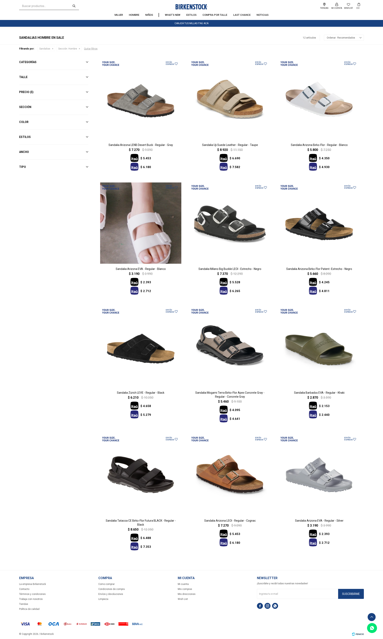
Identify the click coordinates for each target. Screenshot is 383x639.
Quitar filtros (91, 48)
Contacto (24, 589)
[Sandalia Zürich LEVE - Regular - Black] (140, 347)
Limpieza (103, 599)
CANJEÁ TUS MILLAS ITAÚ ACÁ (191, 23)
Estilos (191, 14)
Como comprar (106, 584)
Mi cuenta (183, 584)
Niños (149, 14)
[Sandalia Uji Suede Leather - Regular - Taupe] (229, 99)
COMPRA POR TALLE (214, 14)
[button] (74, 6)
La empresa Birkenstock (32, 584)
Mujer (119, 14)
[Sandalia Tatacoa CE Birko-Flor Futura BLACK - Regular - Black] (140, 474)
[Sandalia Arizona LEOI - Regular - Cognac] (229, 474)
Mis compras (185, 589)
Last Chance (242, 14)
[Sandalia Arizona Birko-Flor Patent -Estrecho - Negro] (319, 223)
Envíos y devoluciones (110, 594)
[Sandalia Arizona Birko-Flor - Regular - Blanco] (319, 99)
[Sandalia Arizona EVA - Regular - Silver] (319, 474)
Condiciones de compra (111, 589)
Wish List (183, 599)
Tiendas (23, 604)
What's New (172, 14)
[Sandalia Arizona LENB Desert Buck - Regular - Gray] (140, 99)
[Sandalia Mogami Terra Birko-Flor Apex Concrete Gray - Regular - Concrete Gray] (229, 347)
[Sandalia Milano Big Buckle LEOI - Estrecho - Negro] (229, 223)
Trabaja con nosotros (31, 599)
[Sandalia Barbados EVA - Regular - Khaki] (319, 347)
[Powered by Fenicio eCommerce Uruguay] (358, 634)
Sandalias (44, 48)
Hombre (134, 14)
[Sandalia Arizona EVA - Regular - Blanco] (140, 223)
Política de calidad (29, 609)
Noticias (262, 14)
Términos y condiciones (32, 594)
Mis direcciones (186, 594)
